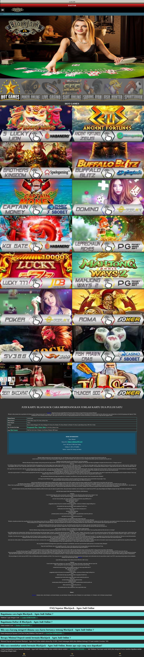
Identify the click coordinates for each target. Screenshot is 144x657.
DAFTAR (24, 655)
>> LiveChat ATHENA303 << (54, 633)
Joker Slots (42, 427)
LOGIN (120, 655)
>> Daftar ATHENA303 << (23, 625)
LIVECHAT (72, 655)
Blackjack (49, 412)
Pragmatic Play (32, 427)
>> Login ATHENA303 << (29, 617)
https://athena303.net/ (75, 442)
